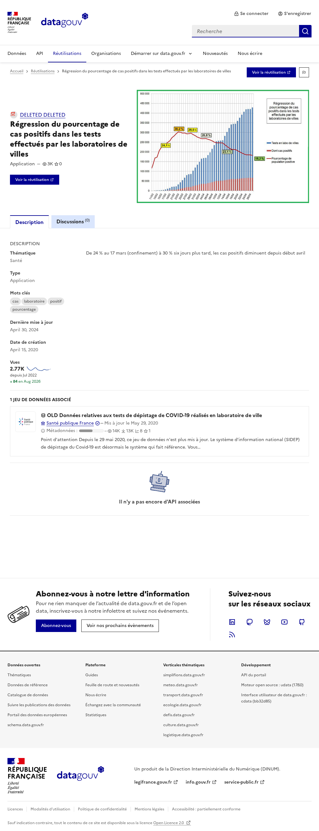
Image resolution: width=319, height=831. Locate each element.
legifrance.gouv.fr (153, 782)
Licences (15, 809)
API (39, 53)
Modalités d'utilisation (50, 809)
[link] (251, 13)
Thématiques (19, 675)
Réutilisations (67, 53)
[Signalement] (304, 72)
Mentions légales (149, 809)
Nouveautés (215, 53)
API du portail (253, 675)
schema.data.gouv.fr (25, 725)
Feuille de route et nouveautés (112, 685)
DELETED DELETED (42, 115)
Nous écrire (250, 53)
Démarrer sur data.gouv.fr (158, 53)
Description (29, 222)
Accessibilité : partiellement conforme (206, 809)
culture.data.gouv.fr (181, 725)
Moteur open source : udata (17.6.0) (272, 685)
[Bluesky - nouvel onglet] (267, 622)
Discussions (73, 221)
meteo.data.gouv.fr (180, 685)
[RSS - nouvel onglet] (232, 634)
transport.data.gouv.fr (183, 695)
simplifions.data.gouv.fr (184, 675)
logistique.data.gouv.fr (183, 735)
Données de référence (27, 685)
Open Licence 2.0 (169, 823)
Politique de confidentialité (102, 809)
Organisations (106, 53)
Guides (91, 675)
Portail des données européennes (37, 715)
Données (16, 53)
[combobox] (252, 31)
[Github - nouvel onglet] (302, 622)
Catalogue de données (27, 695)
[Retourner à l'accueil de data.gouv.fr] (64, 22)
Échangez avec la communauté (113, 705)
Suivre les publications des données (38, 705)
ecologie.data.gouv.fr (182, 705)
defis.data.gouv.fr (179, 715)
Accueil (16, 71)
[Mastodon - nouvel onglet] (249, 622)
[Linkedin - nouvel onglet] (232, 622)
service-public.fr (241, 782)
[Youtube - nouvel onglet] (284, 622)
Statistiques (95, 715)
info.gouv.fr (198, 782)
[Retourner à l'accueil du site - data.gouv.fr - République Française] (80, 775)
